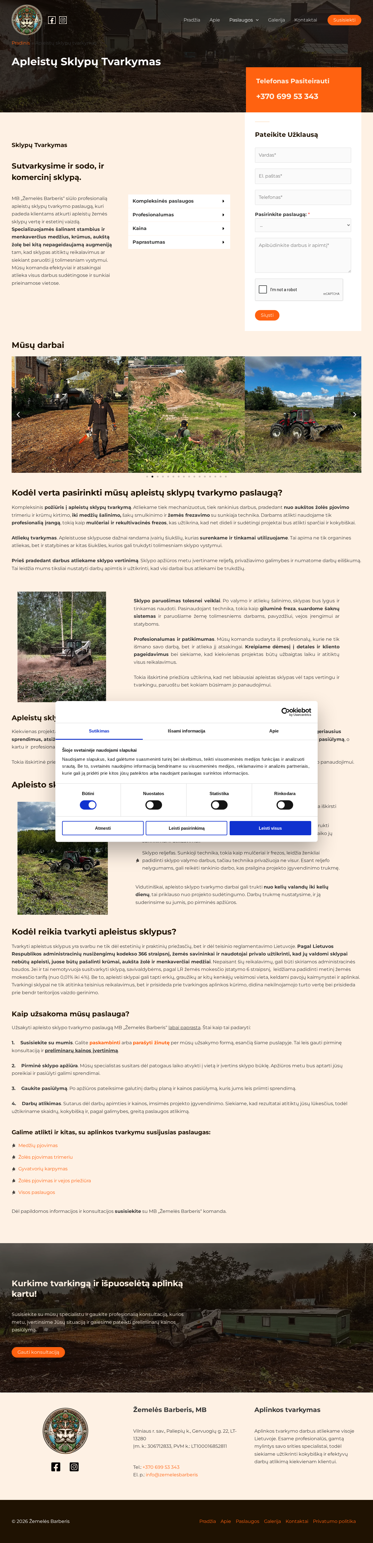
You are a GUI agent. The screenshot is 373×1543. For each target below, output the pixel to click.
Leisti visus (270, 828)
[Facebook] (52, 20)
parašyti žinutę (151, 1042)
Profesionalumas (153, 214)
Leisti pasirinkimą (187, 828)
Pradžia (192, 20)
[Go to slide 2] (152, 476)
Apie (215, 20)
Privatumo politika (334, 1521)
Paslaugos (241, 20)
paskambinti (104, 1042)
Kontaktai (305, 20)
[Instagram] (63, 20)
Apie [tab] (274, 730)
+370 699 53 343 (287, 96)
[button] (179, 201)
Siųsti (267, 315)
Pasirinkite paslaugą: (282, 214)
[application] (256, 20)
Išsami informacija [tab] (186, 730)
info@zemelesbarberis (172, 1474)
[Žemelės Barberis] (27, 19)
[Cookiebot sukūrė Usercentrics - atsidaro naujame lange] (285, 711)
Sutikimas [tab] (99, 730)
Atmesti (103, 828)
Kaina (140, 228)
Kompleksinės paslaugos (163, 201)
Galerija (276, 20)
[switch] (153, 805)
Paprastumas (149, 242)
